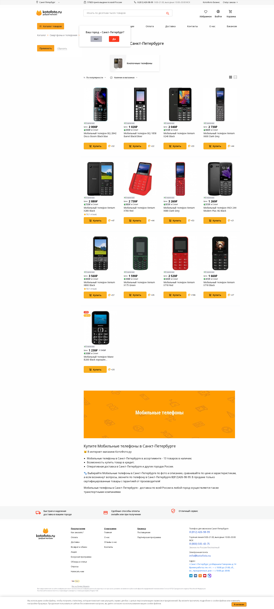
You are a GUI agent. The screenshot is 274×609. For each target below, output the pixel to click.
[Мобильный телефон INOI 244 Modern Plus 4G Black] (220, 179)
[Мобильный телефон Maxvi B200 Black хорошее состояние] (100, 328)
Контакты (108, 547)
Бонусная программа (81, 557)
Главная (108, 532)
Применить (45, 48)
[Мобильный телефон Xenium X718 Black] (220, 253)
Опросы (74, 566)
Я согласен (239, 604)
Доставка (75, 542)
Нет (96, 38)
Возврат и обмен (79, 547)
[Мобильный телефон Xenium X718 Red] (180, 253)
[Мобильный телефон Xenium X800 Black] (100, 253)
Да (114, 38)
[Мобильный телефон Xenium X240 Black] (180, 104)
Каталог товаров (52, 26)
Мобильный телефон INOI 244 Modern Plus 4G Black (219, 209)
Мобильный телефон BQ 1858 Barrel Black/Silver (140, 135)
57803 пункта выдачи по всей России (104, 2)
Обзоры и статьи (79, 561)
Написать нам (77, 571)
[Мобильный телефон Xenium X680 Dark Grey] (180, 179)
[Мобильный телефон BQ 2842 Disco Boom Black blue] (100, 104)
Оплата (74, 537)
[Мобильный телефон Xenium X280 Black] (100, 179)
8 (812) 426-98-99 (145, 2)
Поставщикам (143, 532)
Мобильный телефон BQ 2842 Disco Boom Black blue (100, 135)
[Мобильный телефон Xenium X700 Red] (140, 179)
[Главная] (41, 35)
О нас (107, 537)
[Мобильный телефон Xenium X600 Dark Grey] (220, 104)
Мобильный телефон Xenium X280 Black (99, 209)
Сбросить (62, 48)
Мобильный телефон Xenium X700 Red (139, 209)
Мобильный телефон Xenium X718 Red (179, 284)
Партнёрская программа (149, 537)
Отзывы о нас (110, 542)
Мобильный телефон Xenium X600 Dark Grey (219, 135)
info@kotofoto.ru (200, 555)
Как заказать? (77, 532)
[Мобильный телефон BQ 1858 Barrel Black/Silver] (140, 104)
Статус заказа (229, 2)
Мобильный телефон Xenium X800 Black (99, 284)
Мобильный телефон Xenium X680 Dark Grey (179, 209)
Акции (74, 552)
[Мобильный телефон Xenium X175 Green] (140, 253)
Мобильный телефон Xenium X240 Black (179, 135)
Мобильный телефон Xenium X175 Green (139, 284)
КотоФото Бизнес (211, 2)
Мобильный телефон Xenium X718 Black (219, 284)
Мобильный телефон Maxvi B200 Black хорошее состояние (98, 358)
